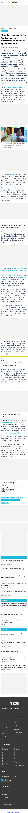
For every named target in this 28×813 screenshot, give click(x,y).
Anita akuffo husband (16, 497)
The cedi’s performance (10, 275)
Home (2, 28)
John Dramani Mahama (16, 87)
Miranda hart (5, 502)
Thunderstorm (5, 500)
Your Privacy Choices (16, 812)
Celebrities (18, 28)
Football (3, 564)
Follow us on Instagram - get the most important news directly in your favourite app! (14, 270)
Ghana (2, 587)
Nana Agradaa (15, 433)
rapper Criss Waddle (8, 422)
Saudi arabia (4, 497)
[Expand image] (26, 128)
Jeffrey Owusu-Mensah (7, 47)
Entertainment (9, 28)
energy (11, 174)
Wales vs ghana (15, 500)
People (2, 595)
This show (5, 188)
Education (3, 579)
